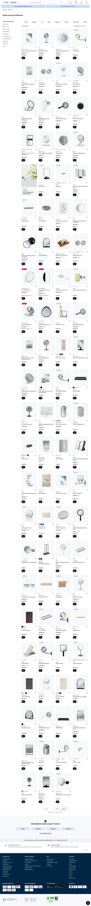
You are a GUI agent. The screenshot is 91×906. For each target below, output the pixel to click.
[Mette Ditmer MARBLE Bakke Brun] (63, 721)
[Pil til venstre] (83, 850)
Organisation (71, 859)
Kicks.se (71, 871)
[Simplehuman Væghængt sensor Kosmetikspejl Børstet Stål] (29, 556)
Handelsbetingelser (29, 859)
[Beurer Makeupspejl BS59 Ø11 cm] (80, 487)
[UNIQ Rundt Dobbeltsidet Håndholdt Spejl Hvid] (63, 556)
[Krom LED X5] (22, 791)
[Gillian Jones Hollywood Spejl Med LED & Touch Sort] (80, 351)
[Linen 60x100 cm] (28, 626)
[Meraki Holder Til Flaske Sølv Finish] (80, 755)
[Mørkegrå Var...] (22, 455)
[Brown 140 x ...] (62, 354)
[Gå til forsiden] (13, 2)
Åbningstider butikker (7, 867)
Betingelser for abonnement (31, 860)
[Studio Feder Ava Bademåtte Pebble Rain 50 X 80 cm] (46, 522)
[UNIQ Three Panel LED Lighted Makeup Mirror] (80, 180)
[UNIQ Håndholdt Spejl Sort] (63, 656)
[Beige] (39, 217)
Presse (70, 864)
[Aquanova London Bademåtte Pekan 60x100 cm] (29, 623)
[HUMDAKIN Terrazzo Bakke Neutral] (46, 623)
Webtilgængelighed (29, 869)
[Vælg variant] (57, 194)
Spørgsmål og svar (7, 859)
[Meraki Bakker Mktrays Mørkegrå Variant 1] (29, 453)
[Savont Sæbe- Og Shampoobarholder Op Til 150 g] (80, 284)
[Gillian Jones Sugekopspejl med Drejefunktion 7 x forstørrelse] (29, 384)
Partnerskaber (50, 860)
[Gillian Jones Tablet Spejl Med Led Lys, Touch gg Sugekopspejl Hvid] (46, 384)
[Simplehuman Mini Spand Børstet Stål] (46, 755)
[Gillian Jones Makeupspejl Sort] (46, 788)
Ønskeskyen (5, 876)
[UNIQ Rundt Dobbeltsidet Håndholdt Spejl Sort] (80, 522)
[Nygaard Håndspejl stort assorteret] (63, 284)
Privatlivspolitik (28, 862)
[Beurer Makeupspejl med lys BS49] (29, 522)
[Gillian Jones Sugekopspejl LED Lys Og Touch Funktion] (63, 146)
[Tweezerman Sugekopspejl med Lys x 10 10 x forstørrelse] (46, 317)
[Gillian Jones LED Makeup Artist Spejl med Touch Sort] (80, 721)
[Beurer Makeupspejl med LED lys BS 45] (63, 78)
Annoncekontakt (72, 865)
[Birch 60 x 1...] (26, 626)
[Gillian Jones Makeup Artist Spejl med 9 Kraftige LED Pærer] (29, 755)
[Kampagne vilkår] (31, 295)
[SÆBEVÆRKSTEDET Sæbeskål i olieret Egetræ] (63, 249)
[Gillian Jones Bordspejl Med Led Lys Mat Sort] (29, 418)
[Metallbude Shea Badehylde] (46, 487)
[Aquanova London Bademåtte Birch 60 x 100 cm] (63, 688)
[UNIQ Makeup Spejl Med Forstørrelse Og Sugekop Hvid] (80, 215)
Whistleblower (72, 862)
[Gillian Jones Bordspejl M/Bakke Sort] (46, 249)
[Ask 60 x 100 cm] (24, 626)
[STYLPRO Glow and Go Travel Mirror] (63, 215)
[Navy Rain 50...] (41, 524)
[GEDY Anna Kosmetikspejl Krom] (80, 656)
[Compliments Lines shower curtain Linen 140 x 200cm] (63, 351)
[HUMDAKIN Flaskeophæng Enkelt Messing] (63, 590)
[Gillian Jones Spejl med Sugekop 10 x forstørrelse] (80, 249)
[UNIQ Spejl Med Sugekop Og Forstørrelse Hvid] (46, 112)
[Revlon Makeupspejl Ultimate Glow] (80, 146)
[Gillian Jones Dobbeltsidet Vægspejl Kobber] (63, 623)
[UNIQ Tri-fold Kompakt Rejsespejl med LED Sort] (29, 487)
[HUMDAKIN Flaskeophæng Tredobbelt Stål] (29, 215)
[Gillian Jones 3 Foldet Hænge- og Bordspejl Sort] (29, 590)
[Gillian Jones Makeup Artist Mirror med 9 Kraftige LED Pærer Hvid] (29, 351)
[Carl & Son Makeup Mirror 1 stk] (46, 180)
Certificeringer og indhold (52, 862)
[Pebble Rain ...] (39, 524)
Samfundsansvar (50, 859)
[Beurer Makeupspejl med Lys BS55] (80, 590)
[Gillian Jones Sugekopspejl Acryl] (46, 78)
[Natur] (28, 455)
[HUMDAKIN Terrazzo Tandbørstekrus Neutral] (80, 418)
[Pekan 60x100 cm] (22, 626)
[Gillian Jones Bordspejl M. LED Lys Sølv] (46, 44)
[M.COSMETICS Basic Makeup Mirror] (29, 284)
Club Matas (5, 872)
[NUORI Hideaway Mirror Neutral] (29, 656)
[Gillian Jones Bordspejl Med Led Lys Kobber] (46, 351)
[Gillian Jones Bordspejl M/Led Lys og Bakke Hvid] (46, 146)
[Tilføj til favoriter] (35, 47)
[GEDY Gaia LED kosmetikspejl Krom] (63, 755)
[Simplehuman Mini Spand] (46, 688)
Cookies (26, 864)
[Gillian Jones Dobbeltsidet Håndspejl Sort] (63, 112)
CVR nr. (70, 876)
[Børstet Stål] (56, 420)
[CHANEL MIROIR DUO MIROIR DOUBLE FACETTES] (29, 146)
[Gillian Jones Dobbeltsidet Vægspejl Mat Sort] (63, 384)
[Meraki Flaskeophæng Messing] (80, 623)
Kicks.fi (70, 874)
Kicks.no (71, 872)
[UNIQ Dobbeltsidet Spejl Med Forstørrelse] (29, 112)
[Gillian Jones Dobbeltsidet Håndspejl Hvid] (46, 721)
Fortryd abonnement (7, 865)
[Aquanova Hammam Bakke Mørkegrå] (80, 384)
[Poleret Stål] (58, 420)
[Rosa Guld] (60, 420)
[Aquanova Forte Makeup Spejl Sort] (29, 721)
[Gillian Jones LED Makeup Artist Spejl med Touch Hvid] (29, 78)
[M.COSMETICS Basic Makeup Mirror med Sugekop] (46, 284)
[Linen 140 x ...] (56, 354)
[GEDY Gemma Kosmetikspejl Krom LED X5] (29, 788)
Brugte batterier (28, 867)
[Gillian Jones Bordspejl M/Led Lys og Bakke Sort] (80, 688)
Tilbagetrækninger (7, 869)
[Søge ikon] (61, 2)
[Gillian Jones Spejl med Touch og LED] (63, 487)
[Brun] (39, 559)
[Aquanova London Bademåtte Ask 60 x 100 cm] (29, 688)
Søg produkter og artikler (35, 2)
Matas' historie (72, 867)
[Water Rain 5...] (43, 524)
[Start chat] (88, 903)
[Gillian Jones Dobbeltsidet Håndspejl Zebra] (80, 317)
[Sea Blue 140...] (60, 354)
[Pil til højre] (87, 850)
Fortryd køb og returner (8, 862)
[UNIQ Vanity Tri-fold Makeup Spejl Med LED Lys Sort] (80, 453)
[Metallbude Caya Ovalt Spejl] (63, 453)
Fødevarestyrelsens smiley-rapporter (33, 865)
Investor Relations (73, 860)
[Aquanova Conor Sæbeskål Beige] (46, 215)
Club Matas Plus (6, 874)
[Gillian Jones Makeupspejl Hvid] (46, 453)
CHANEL (23, 151)
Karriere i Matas (72, 869)
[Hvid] (39, 387)
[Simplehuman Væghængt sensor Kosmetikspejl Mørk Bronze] (63, 788)
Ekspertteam (5, 871)
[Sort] (41, 387)
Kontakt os (5, 860)
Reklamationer (6, 864)
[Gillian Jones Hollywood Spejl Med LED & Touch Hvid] (29, 44)
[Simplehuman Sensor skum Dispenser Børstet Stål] (63, 418)
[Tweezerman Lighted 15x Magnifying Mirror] (63, 44)
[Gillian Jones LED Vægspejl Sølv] (80, 44)
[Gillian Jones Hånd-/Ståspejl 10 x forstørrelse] (80, 78)
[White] (58, 354)
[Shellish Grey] (24, 455)
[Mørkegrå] (73, 387)
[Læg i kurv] (23, 58)
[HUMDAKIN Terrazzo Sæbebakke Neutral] (63, 522)
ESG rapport (49, 865)
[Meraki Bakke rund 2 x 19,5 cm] (63, 180)
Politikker (49, 864)
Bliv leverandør (72, 878)
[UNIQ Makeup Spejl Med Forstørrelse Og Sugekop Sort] (29, 249)
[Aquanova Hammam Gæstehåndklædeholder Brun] (46, 556)
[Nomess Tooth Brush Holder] (63, 317)
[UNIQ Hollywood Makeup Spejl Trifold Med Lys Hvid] (46, 418)
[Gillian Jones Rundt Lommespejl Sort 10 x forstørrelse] (80, 112)
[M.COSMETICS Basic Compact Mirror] (29, 317)
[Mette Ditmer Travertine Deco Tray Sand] (46, 590)
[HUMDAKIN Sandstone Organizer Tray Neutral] (80, 556)
